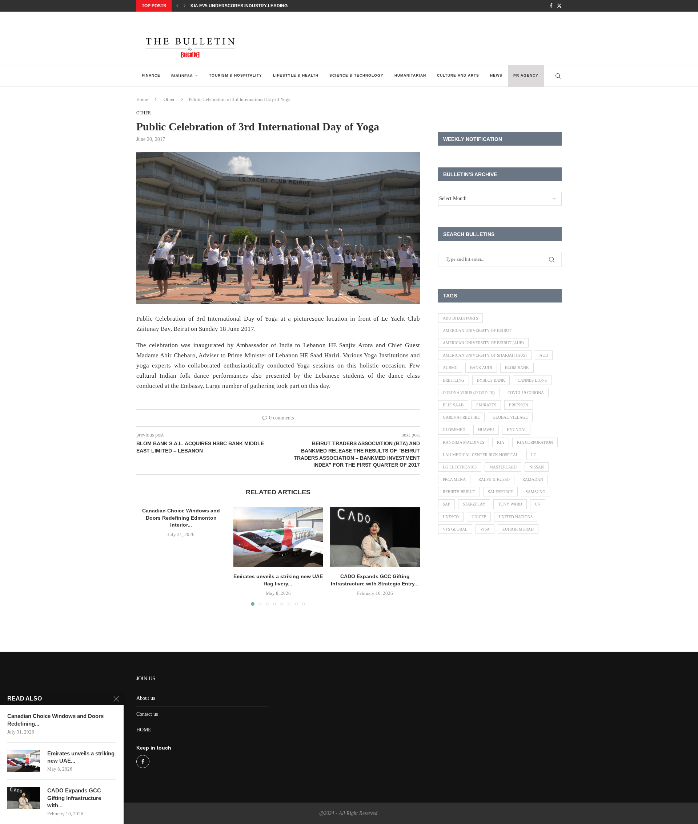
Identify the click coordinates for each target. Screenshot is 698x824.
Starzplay (474, 504)
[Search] (558, 75)
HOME (143, 729)
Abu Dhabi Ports (460, 318)
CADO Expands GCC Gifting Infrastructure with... (74, 797)
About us (145, 698)
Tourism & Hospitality (235, 75)
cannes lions (532, 380)
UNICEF (479, 517)
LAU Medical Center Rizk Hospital (480, 454)
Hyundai (516, 429)
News (496, 75)
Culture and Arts (458, 75)
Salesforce (500, 492)
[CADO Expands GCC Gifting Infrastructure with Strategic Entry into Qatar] (375, 537)
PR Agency (525, 75)
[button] (177, 6)
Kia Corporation (535, 442)
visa (485, 529)
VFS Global (455, 529)
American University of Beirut (477, 330)
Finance (151, 75)
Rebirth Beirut (459, 492)
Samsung (535, 492)
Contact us (147, 714)
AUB (543, 355)
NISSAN (536, 467)
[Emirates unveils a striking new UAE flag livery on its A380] (278, 537)
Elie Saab (453, 405)
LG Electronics (460, 467)
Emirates (486, 405)
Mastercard (503, 467)
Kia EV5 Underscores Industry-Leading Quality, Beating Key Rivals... (274, 5)
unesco (451, 517)
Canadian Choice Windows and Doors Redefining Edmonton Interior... (181, 518)
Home (142, 99)
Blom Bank (517, 367)
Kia (500, 442)
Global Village (510, 417)
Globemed (454, 429)
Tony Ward (510, 504)
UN (538, 504)
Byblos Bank (491, 380)
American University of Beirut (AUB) (483, 343)
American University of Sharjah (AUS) (485, 355)
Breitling (453, 380)
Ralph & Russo (494, 479)
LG (534, 454)
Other (169, 99)
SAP (446, 504)
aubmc (450, 367)
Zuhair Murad (518, 529)
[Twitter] (559, 6)
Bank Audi (481, 367)
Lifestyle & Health (295, 75)
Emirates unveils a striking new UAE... (81, 757)
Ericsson (518, 405)
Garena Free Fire (461, 417)
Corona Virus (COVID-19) (469, 392)
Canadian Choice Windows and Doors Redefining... (55, 719)
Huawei (486, 429)
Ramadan (532, 479)
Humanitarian (410, 75)
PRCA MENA (454, 479)
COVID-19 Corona (526, 392)
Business (182, 76)
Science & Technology (356, 75)
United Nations (516, 517)
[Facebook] (551, 6)
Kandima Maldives (463, 442)
